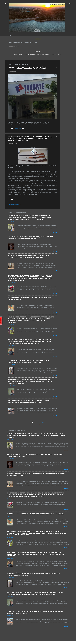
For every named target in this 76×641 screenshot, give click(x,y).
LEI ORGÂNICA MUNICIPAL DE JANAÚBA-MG (37, 54)
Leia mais (54, 232)
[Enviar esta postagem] (23, 129)
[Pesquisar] (70, 4)
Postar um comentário (14, 204)
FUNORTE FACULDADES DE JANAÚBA (27, 67)
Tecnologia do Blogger (39, 422)
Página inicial (18, 54)
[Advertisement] (66, 82)
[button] (56, 67)
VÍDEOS (54, 54)
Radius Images (41, 424)
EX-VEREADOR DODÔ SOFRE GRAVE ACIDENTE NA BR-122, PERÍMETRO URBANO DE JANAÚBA (35, 514)
